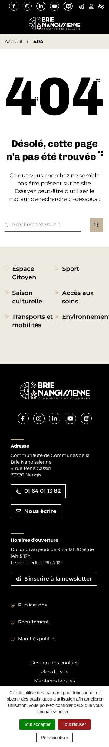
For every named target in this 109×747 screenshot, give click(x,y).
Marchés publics (37, 638)
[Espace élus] (91, 6)
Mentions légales (54, 681)
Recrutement (33, 622)
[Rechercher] (96, 225)
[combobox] (43, 225)
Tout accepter (37, 724)
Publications (32, 605)
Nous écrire (40, 511)
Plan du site (54, 672)
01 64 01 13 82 (42, 491)
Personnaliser (54, 737)
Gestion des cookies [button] (54, 663)
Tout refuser (74, 724)
